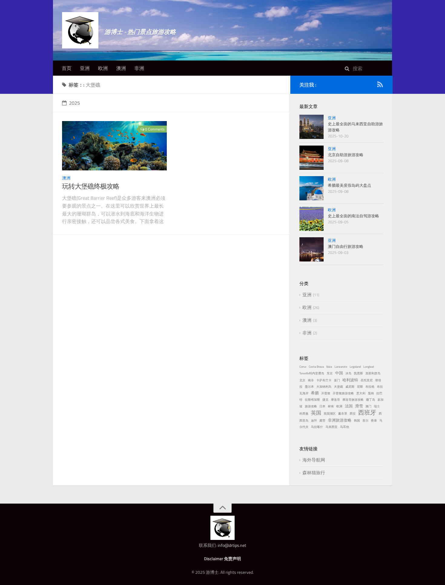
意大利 (360, 393)
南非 (311, 380)
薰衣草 (342, 413)
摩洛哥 (335, 399)
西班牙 (367, 412)
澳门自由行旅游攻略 (345, 246)
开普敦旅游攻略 (343, 393)
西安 (353, 413)
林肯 (331, 406)
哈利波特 (350, 380)
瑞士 (377, 406)
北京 (302, 380)
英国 (316, 412)
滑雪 (359, 406)
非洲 (139, 68)
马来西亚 (331, 427)
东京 (330, 373)
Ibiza (329, 366)
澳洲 (121, 68)
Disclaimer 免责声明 (222, 558)
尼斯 (360, 386)
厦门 (337, 380)
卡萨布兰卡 (323, 380)
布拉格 (369, 386)
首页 (66, 68)
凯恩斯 (358, 373)
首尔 (365, 420)
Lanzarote (341, 366)
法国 (349, 406)
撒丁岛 (370, 399)
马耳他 (344, 427)
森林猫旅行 (313, 472)
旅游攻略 (311, 406)
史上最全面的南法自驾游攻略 (353, 216)
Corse (302, 366)
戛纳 (371, 393)
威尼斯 (349, 386)
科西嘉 (303, 413)
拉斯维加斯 (312, 399)
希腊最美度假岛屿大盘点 (349, 185)
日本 (322, 406)
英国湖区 (330, 413)
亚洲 (85, 68)
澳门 (368, 406)
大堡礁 (338, 386)
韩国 (357, 420)
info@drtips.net (232, 545)
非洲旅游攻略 (339, 420)
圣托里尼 (367, 380)
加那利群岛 (373, 373)
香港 (374, 420)
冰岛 (348, 373)
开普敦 (325, 393)
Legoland (355, 366)
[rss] (380, 85)
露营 (322, 420)
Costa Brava (316, 366)
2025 (74, 103)
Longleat (368, 366)
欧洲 (103, 68)
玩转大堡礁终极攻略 (90, 186)
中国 (339, 373)
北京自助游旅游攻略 (345, 155)
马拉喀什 (317, 427)
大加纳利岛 (323, 386)
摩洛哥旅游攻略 (353, 399)
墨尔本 (309, 386)
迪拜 (314, 420)
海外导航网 (313, 459)
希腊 (315, 393)
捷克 (325, 399)
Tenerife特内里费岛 (311, 373)
